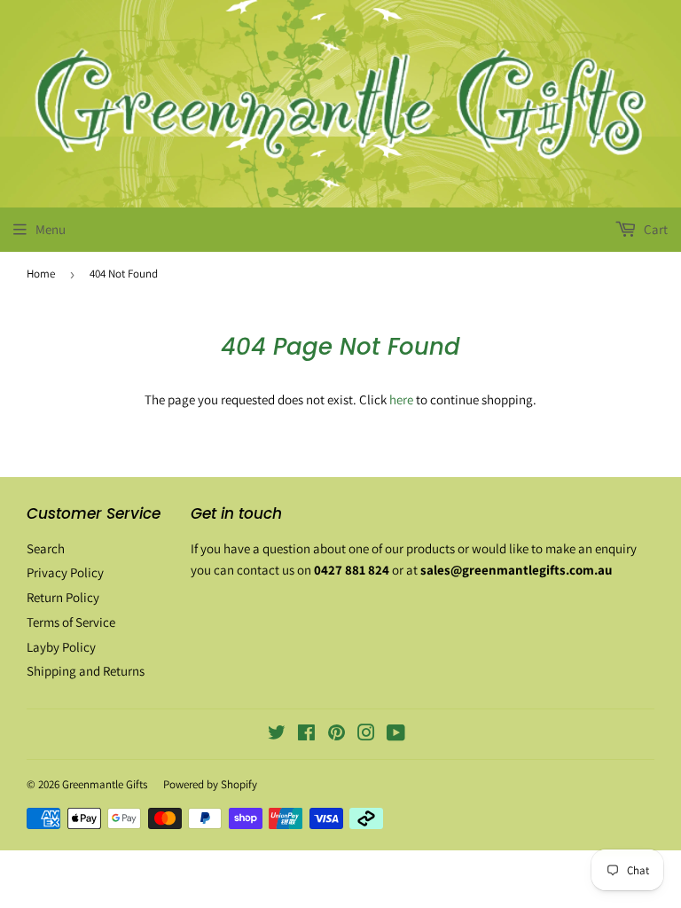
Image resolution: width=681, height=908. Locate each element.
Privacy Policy (65, 572)
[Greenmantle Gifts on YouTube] (396, 734)
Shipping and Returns (86, 670)
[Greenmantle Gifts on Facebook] (306, 734)
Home (41, 273)
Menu (50, 229)
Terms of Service (71, 622)
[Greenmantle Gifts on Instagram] (366, 734)
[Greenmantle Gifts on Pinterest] (336, 734)
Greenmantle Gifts (104, 784)
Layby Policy (61, 646)
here (401, 399)
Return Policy (63, 597)
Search (46, 548)
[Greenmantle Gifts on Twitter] (277, 734)
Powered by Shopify (210, 784)
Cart (654, 229)
